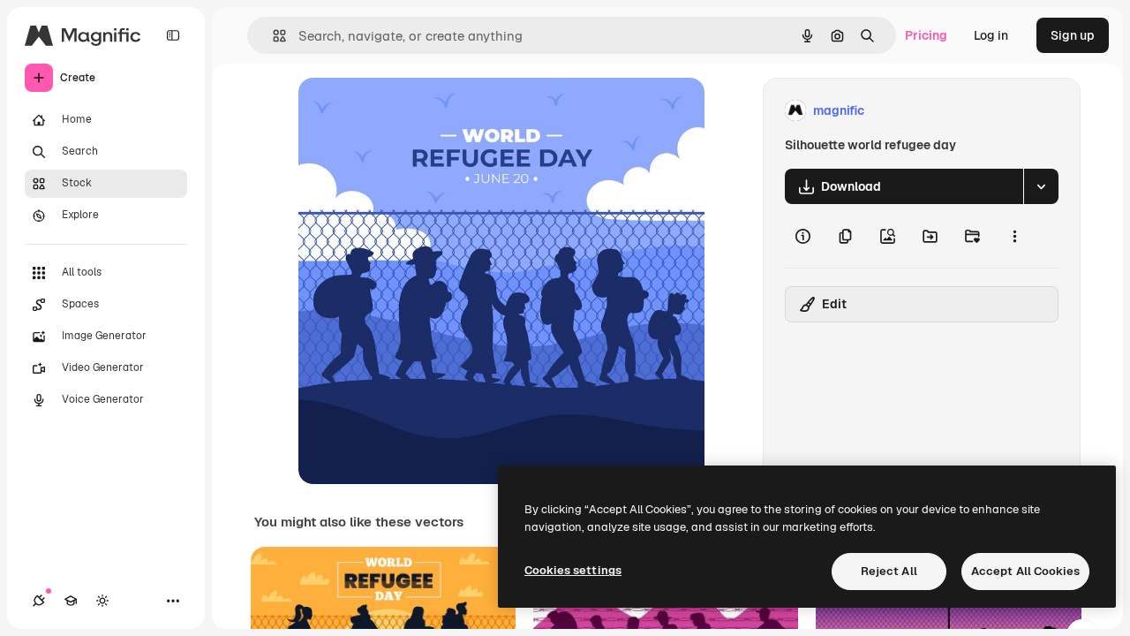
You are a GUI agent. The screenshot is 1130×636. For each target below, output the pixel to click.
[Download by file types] (1040, 186)
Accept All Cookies (1025, 571)
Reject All (889, 571)
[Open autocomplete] (272, 35)
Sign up (1073, 35)
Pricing (926, 35)
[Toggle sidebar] (173, 35)
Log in (991, 35)
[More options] (1014, 236)
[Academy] (70, 601)
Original (411, 110)
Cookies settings (573, 570)
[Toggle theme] (102, 601)
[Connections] (39, 601)
